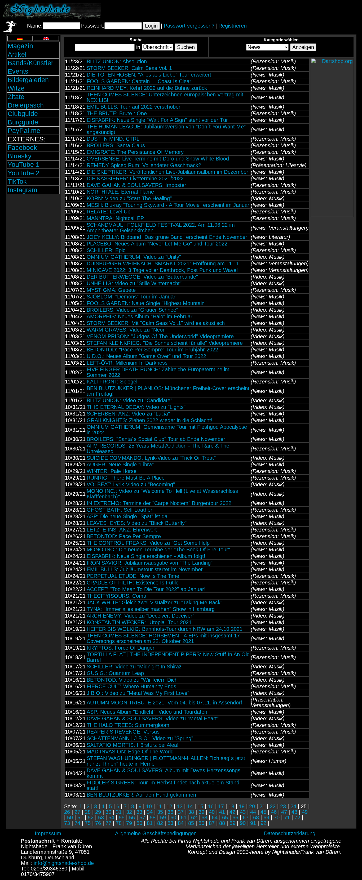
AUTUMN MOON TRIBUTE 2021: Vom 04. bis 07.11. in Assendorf (164, 702)
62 (194, 817)
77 (108, 823)
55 (122, 817)
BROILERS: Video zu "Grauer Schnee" (132, 310)
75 (88, 823)
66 (235, 817)
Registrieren (232, 26)
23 (283, 806)
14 (190, 806)
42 (232, 812)
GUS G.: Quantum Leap (115, 673)
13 (180, 806)
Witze (16, 88)
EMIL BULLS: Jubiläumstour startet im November (145, 569)
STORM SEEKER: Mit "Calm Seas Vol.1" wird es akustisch (156, 323)
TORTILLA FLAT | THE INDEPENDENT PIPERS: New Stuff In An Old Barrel (168, 657)
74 (77, 823)
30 (108, 812)
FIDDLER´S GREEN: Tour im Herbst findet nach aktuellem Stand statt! (163, 785)
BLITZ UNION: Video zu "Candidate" (129, 400)
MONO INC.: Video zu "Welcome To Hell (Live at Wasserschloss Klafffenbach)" (162, 493)
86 (201, 823)
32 (129, 812)
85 (191, 823)
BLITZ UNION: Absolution (117, 61)
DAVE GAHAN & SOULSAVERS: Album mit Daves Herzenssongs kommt (163, 773)
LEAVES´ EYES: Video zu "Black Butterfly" (137, 523)
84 (181, 823)
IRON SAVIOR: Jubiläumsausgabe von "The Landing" (150, 563)
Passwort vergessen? (189, 26)
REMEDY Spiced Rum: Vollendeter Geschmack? (144, 165)
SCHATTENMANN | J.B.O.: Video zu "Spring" (140, 738)
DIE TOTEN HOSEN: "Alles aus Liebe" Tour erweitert (149, 75)
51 (80, 817)
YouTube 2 (23, 173)
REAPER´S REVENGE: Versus (123, 732)
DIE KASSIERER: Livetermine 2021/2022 (135, 178)
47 (284, 812)
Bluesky (20, 156)
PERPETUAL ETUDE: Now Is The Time (133, 576)
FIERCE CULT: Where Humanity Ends (131, 686)
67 (246, 817)
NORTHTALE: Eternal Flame (120, 192)
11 (159, 806)
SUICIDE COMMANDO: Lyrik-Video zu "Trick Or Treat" (151, 458)
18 (231, 806)
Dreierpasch (26, 105)
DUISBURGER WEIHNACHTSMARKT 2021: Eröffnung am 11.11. (164, 263)
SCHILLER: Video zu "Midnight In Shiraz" (135, 666)
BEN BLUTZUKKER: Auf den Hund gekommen (141, 795)
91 (253, 823)
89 (232, 823)
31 (119, 812)
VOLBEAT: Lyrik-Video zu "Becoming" (131, 484)
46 (274, 812)
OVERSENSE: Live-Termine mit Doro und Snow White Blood (158, 159)
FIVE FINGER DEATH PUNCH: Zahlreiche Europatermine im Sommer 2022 (158, 372)
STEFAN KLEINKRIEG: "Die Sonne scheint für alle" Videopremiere (165, 343)
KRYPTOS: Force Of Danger (120, 648)
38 (191, 812)
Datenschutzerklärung (289, 833)
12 (169, 806)
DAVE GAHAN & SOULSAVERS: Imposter (136, 185)
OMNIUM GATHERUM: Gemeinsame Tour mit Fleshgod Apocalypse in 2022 (167, 429)
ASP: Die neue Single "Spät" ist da (127, 516)
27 (77, 812)
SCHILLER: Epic (106, 250)
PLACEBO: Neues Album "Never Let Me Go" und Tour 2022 (157, 244)
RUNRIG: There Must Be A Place (126, 478)
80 (139, 823)
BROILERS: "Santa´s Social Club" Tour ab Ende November (156, 439)
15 (200, 806)
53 (101, 817)
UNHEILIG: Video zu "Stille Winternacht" (134, 283)
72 (297, 817)
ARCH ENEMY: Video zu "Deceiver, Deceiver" (140, 616)
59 (163, 817)
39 (201, 812)
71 (287, 817)
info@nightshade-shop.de (64, 863)
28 (88, 812)
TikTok (17, 181)
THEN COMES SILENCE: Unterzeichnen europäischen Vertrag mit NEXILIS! (165, 97)
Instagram (22, 190)
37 (181, 812)
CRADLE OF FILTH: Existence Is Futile (133, 583)
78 (119, 823)
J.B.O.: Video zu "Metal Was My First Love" (138, 693)
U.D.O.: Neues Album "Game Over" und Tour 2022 (146, 356)
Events (18, 71)
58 (153, 817)
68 (256, 817)
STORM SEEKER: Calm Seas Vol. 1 (129, 68)
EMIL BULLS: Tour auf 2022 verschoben (134, 107)
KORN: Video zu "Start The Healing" (129, 198)
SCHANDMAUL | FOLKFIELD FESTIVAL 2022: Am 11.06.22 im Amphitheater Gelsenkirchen (161, 227)
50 (70, 817)
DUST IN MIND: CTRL (113, 139)
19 (242, 806)
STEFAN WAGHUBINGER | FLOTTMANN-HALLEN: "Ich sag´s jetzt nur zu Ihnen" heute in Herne (166, 761)
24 (293, 806)
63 (204, 817)
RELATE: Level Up (108, 212)
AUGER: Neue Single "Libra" (120, 464)
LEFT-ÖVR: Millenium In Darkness (127, 363)
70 (277, 817)
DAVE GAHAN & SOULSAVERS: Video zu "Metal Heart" (153, 718)
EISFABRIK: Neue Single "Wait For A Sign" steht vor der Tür (157, 120)
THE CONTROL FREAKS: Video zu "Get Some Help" (149, 543)
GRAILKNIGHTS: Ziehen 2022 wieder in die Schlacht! (150, 420)
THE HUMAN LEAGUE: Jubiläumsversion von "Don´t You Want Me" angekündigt (166, 129)
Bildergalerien (28, 79)
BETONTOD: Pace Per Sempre (124, 536)
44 (253, 812)
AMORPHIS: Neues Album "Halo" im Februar (139, 316)
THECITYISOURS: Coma (116, 596)
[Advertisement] (297, 11)
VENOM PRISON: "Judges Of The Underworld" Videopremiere (160, 336)
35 (160, 812)
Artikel (17, 54)
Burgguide (23, 122)
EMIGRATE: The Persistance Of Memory (135, 152)
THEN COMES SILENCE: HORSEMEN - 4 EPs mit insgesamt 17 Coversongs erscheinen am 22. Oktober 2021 (163, 638)
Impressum (48, 833)
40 (212, 812)
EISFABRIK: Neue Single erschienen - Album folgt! (146, 556)
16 (211, 806)
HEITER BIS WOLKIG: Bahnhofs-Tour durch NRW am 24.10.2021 (164, 629)
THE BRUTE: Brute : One (117, 113)
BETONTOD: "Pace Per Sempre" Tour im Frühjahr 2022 (152, 349)
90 (243, 823)
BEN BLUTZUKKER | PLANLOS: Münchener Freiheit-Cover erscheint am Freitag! (168, 391)
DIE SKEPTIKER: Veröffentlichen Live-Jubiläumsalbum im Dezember (167, 172)
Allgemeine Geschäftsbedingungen (156, 833)
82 (160, 823)
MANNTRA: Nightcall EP (115, 218)
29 (98, 812)
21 (262, 806)
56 (132, 817)
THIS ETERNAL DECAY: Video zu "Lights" (136, 407)
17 (221, 806)
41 (222, 812)
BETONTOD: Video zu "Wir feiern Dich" (133, 680)
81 (150, 823)
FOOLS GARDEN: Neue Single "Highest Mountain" (146, 303)
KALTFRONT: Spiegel (112, 382)
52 (91, 817)
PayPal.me (24, 130)
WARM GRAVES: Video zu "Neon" (127, 330)
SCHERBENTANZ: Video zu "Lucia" (128, 414)
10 (149, 806)
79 (129, 823)
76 (98, 823)
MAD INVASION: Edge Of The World (130, 751)
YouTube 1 (23, 164)
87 (212, 823)
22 (273, 806)
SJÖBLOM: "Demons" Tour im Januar (131, 297)
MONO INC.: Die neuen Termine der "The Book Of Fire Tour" (158, 549)
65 (225, 817)
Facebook (22, 147)
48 (294, 812)
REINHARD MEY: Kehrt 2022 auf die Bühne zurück (147, 88)
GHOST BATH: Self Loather (119, 510)
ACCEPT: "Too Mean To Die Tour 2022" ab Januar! (146, 589)
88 (222, 823)
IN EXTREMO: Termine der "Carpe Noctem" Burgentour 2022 (159, 503)
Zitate (16, 96)
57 (142, 817)
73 (67, 823)
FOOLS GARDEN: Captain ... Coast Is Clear (139, 81)
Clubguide (23, 113)
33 (139, 812)
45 (263, 812)
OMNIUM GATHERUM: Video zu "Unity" (134, 257)
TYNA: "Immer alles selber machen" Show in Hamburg (151, 609)
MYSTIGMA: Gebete (111, 290)
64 (215, 817)
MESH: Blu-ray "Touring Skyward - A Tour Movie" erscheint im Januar (168, 205)
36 (170, 812)
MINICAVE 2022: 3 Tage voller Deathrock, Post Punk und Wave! (162, 270)
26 (67, 812)
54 (111, 817)
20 (252, 806)
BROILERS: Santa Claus (116, 145)
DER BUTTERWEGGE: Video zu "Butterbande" (142, 277)
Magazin (20, 46)
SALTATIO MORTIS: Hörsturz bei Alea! (133, 745)
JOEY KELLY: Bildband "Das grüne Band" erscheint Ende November (167, 237)
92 (263, 823)
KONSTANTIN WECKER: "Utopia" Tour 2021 (139, 622)
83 (170, 823)
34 (150, 812)
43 (243, 812)
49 (305, 812)
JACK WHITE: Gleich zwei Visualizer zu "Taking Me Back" (154, 602)
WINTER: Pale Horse (111, 471)
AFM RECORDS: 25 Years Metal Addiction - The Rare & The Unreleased (158, 448)
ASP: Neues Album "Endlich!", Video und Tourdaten (147, 712)
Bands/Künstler (30, 62)
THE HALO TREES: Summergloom (128, 725)
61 (184, 817)
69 (266, 817)
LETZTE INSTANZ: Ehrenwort (122, 530)
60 (173, 817)
